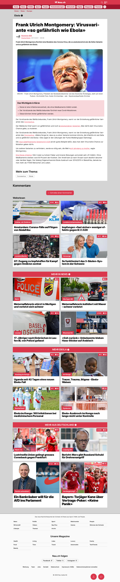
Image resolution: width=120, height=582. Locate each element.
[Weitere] (104, 6)
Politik (35, 521)
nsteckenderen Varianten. (70, 126)
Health (16, 541)
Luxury (73, 541)
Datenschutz (55, 567)
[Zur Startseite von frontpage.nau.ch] (60, 2)
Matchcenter (75, 521)
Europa (29, 11)
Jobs (39, 567)
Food (15, 544)
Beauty (16, 548)
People (92, 521)
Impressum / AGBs (68, 567)
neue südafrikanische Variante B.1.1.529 (35, 142)
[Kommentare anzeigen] (101, 577)
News (23, 11)
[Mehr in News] (60, 274)
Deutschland (25, 38)
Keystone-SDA (26, 36)
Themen (35, 528)
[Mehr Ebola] (60, 349)
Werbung (26, 567)
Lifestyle (16, 528)
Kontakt (45, 567)
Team (33, 567)
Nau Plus (54, 525)
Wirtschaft (17, 525)
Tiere (34, 544)
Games (73, 525)
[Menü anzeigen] (105, 2)
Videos (35, 525)
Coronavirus (29, 122)
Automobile (74, 544)
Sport (53, 521)
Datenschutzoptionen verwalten (87, 567)
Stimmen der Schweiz (97, 525)
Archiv (54, 528)
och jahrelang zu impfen (80, 148)
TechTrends (93, 544)
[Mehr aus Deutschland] (60, 425)
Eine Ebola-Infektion (24, 155)
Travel (54, 544)
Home (16, 11)
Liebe (53, 541)
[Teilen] (94, 577)
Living (35, 541)
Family (92, 541)
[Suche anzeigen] (102, 2)
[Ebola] (60, 15)
